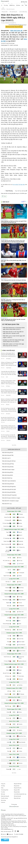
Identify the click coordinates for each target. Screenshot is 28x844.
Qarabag (7, 667)
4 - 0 (14, 724)
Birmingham (8, 358)
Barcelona (7, 611)
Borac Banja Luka (6, 599)
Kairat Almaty (21, 587)
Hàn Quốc (8, 413)
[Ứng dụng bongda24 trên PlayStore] (11, 806)
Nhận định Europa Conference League (11, 498)
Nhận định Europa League (8, 469)
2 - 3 (14, 712)
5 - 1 (14, 691)
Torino (8, 751)
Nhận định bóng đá (16, 30)
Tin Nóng (3, 785)
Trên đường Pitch (4, 789)
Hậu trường (3, 800)
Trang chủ (3, 783)
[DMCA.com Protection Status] (5, 840)
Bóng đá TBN (17, 789)
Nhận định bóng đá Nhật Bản (9, 492)
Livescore (3, 802)
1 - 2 (14, 751)
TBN (26, 5)
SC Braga (20, 596)
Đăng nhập (24, 1)
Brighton (7, 602)
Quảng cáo (10, 834)
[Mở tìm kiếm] (24, 4)
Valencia (7, 685)
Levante (20, 718)
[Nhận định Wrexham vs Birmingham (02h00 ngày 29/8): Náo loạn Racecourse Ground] (22, 355)
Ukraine (8, 431)
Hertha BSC (8, 395)
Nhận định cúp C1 (6, 458)
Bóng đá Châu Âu (17, 787)
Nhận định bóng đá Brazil (8, 483)
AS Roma (8, 386)
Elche (8, 763)
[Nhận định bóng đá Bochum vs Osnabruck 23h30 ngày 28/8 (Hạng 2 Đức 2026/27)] (22, 401)
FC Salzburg (7, 520)
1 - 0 (14, 742)
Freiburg (7, 679)
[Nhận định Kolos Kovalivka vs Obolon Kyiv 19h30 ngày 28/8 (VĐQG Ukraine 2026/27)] (22, 428)
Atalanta (20, 575)
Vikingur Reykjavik (22, 599)
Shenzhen (8, 440)
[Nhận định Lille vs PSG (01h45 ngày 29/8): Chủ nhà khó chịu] (22, 373)
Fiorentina (20, 724)
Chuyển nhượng (4, 798)
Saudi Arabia (8, 367)
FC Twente (21, 667)
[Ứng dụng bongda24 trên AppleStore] (16, 806)
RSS (2, 831)
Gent (19, 620)
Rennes (8, 757)
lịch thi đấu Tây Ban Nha (19, 184)
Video (2, 787)
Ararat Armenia (6, 656)
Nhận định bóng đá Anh (7, 452)
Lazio (20, 769)
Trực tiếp (3, 791)
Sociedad (20, 629)
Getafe (20, 623)
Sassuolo (20, 748)
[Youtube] (18, 831)
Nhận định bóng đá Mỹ (7, 475)
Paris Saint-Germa (22, 757)
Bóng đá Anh (16, 785)
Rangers (20, 670)
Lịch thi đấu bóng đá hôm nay (20, 794)
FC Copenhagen (6, 538)
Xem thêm (14, 445)
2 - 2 (14, 700)
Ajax (8, 569)
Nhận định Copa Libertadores (9, 480)
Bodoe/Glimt (7, 694)
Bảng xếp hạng (17, 798)
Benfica (20, 557)
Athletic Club (21, 611)
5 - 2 (14, 736)
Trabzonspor (21, 590)
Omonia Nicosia (6, 526)
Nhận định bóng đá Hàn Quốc (9, 489)
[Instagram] (15, 831)
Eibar (5, 196)
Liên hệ (4, 834)
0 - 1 (14, 685)
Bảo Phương (9, 190)
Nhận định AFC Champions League (10, 500)
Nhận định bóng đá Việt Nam (9, 461)
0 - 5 (14, 763)
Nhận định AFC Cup (7, 503)
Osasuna (20, 581)
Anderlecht (7, 587)
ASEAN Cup (12, 5)
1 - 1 (14, 730)
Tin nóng (6, 5)
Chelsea (20, 712)
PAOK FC (20, 535)
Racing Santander (22, 742)
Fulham (8, 712)
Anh (22, 5)
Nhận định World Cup (7, 478)
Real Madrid (7, 629)
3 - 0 (14, 694)
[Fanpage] (13, 831)
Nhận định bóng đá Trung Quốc (9, 495)
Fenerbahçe (21, 635)
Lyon (8, 635)
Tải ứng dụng (14, 804)
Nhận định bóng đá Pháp (8, 463)
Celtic (20, 691)
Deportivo (20, 730)
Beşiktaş (20, 523)
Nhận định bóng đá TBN (7, 455)
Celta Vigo (7, 581)
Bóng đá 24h (4, 11)
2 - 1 (14, 748)
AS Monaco (7, 676)
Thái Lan (20, 700)
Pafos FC (7, 547)
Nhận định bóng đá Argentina (9, 486)
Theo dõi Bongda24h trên (14, 24)
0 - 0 (14, 718)
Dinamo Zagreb (21, 641)
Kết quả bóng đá (13, 11)
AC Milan (20, 751)
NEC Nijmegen (21, 694)
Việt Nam (18, 5)
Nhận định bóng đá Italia (7, 466)
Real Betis (20, 685)
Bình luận (3, 794)
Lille (7, 377)
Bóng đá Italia (17, 791)
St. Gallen (7, 572)
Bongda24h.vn (15, 836)
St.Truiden (20, 526)
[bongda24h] (1, 5)
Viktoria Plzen (6, 517)
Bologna (7, 769)
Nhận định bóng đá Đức (7, 472)
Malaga (8, 730)
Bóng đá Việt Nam (17, 783)
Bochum (7, 404)
